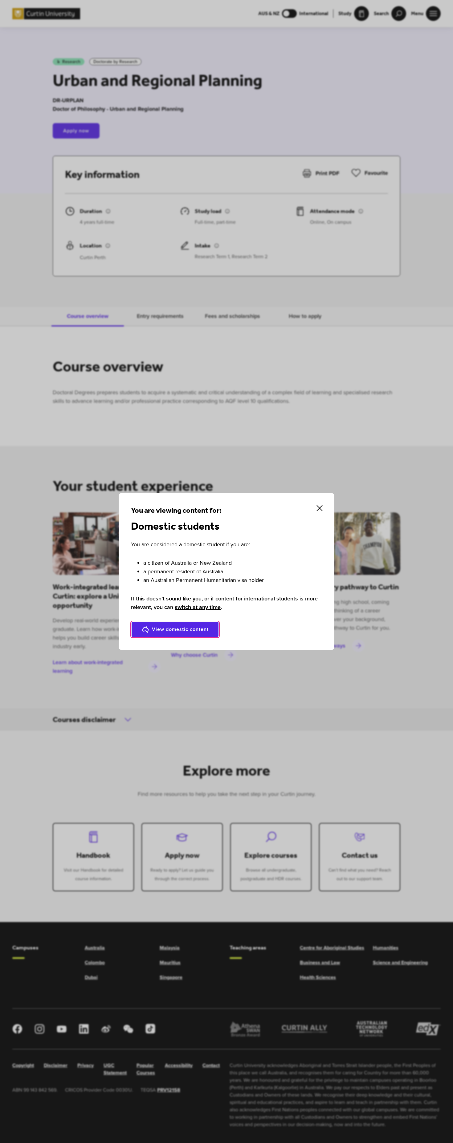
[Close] (319, 508)
